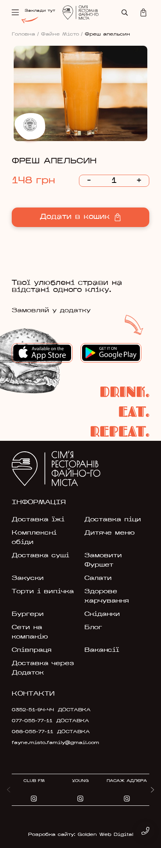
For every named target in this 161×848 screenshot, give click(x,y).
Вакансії (101, 650)
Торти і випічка (43, 592)
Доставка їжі (38, 520)
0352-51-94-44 (33, 710)
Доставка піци (112, 520)
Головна (25, 34)
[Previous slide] (8, 789)
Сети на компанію (30, 632)
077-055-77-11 (32, 721)
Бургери (28, 614)
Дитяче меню (109, 533)
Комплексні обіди (34, 538)
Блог (93, 627)
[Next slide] (152, 789)
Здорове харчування (106, 596)
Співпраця (32, 650)
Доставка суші (40, 556)
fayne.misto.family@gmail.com (55, 743)
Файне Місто (62, 34)
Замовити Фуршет (103, 560)
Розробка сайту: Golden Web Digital (80, 834)
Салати (98, 578)
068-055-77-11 (32, 732)
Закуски (28, 578)
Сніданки (102, 614)
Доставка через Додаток (43, 668)
